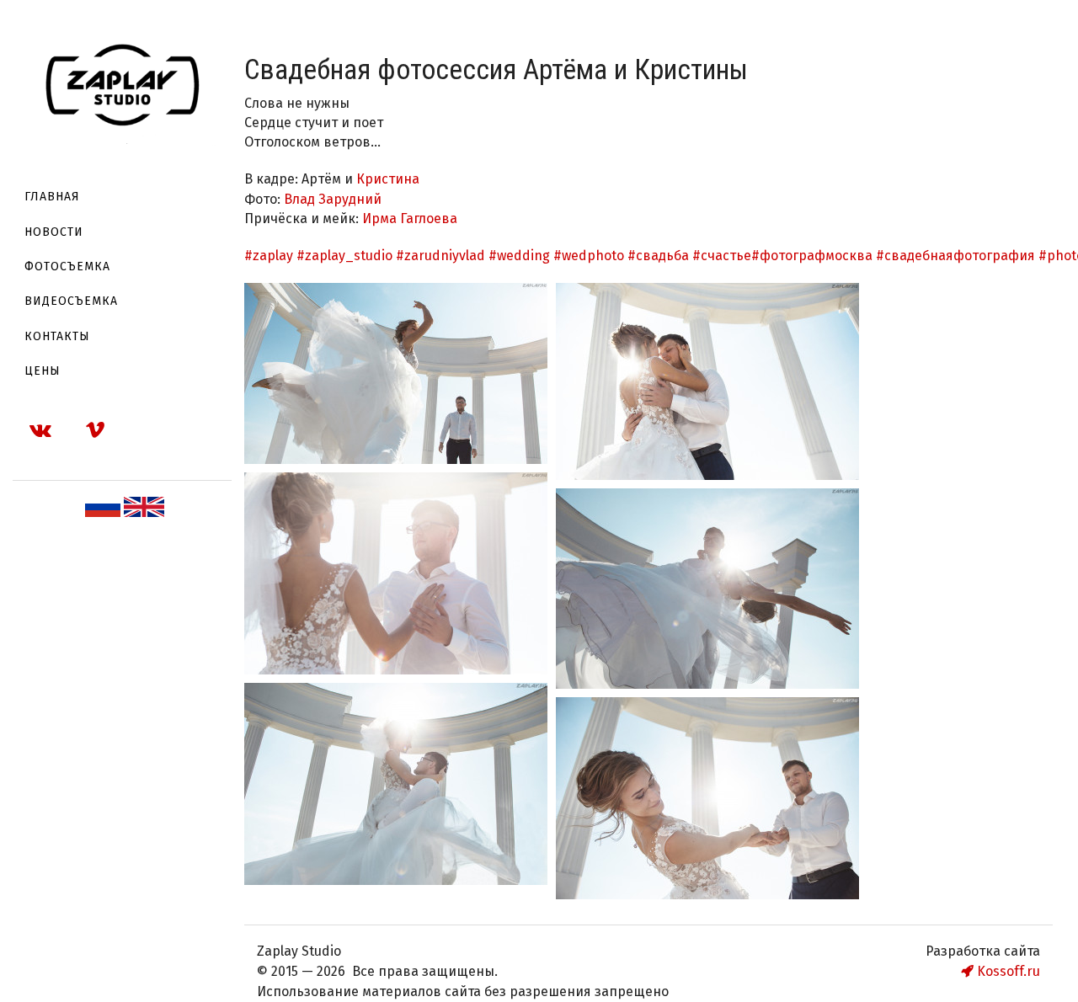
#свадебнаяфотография (955, 256)
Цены (42, 371)
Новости (53, 232)
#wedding (519, 256)
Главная (52, 196)
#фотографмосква (812, 256)
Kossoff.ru (1007, 971)
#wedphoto (588, 256)
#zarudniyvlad (440, 256)
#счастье (721, 256)
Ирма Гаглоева (409, 219)
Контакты (57, 336)
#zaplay (268, 256)
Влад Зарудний (333, 199)
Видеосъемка (71, 301)
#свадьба (658, 256)
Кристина (389, 179)
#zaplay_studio (344, 256)
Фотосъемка (67, 266)
